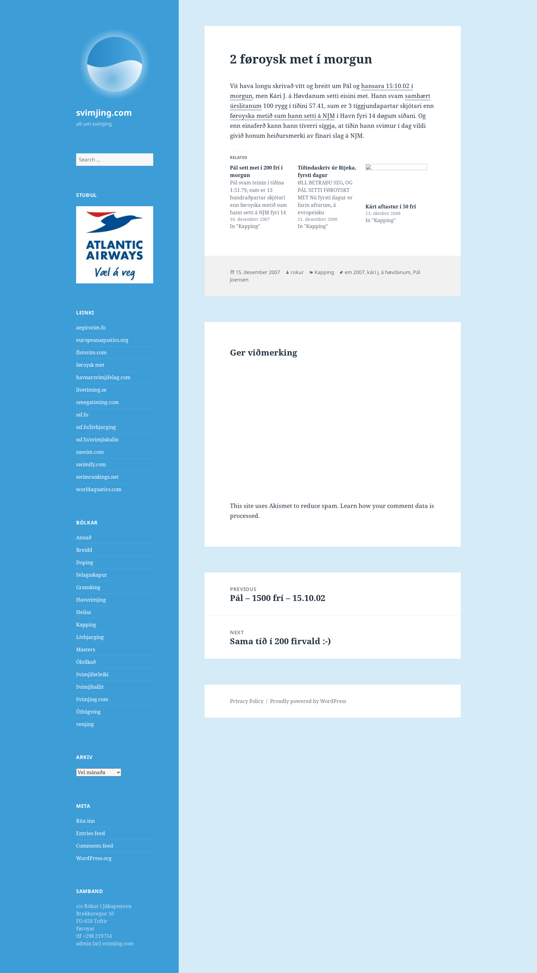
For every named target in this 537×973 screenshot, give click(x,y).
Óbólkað (86, 662)
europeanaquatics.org (102, 340)
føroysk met (90, 364)
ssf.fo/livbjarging (96, 427)
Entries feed (90, 833)
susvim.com (90, 452)
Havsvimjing (91, 599)
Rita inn (85, 820)
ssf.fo (82, 414)
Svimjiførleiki (92, 674)
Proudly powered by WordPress (308, 701)
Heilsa (83, 612)
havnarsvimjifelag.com (103, 377)
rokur (297, 272)
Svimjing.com (92, 699)
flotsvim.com (91, 352)
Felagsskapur (91, 574)
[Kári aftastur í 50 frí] (396, 181)
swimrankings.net (97, 476)
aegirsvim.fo (91, 327)
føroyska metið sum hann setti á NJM (282, 116)
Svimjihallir (90, 686)
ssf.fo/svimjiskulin (97, 439)
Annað (83, 537)
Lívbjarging (90, 637)
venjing (85, 724)
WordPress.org (94, 858)
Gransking (88, 587)
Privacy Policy (247, 701)
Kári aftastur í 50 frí (390, 206)
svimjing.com (104, 112)
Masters (85, 649)
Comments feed (94, 845)
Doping (84, 562)
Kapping (86, 624)
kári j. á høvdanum (389, 272)
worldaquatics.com (99, 489)
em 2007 (355, 272)
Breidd (84, 550)
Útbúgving (88, 711)
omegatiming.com (97, 402)
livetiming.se (91, 389)
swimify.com (91, 464)
